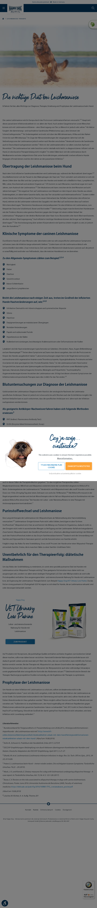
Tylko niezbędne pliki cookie (51, 466)
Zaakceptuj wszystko (79, 466)
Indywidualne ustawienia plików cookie (65, 473)
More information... (65, 458)
